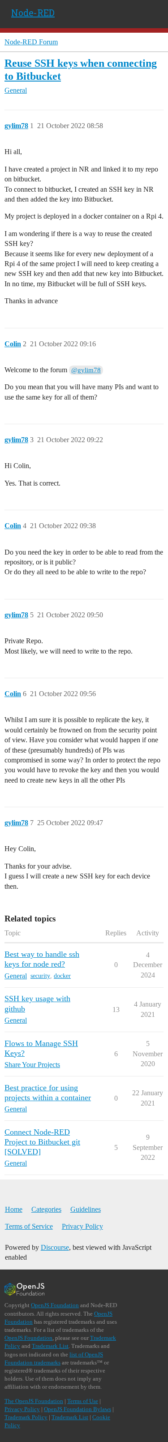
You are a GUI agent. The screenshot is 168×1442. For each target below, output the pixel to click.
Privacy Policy (82, 1226)
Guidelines (85, 1209)
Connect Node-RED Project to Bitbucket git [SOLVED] (42, 1142)
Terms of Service (29, 1226)
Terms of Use (82, 1401)
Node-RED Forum (31, 42)
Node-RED (33, 12)
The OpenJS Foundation (33, 1401)
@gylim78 (86, 370)
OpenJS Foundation (55, 1305)
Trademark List (50, 1346)
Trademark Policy (25, 1417)
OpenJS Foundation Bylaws (77, 1409)
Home (13, 1209)
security (40, 976)
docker (62, 976)
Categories (46, 1209)
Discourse (55, 1247)
